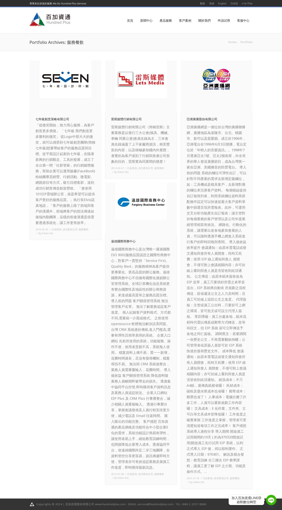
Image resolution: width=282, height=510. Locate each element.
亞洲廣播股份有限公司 (202, 119)
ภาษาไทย (247, 3)
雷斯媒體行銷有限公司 (126, 119)
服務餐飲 (84, 229)
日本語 (234, 3)
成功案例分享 (70, 229)
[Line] (271, 500)
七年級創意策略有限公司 (52, 119)
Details (70, 86)
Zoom (60, 86)
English (222, 3)
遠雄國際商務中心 (123, 241)
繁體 (202, 3)
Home (232, 42)
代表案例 (56, 229)
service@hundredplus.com (155, 504)
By (46, 233)
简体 (211, 3)
